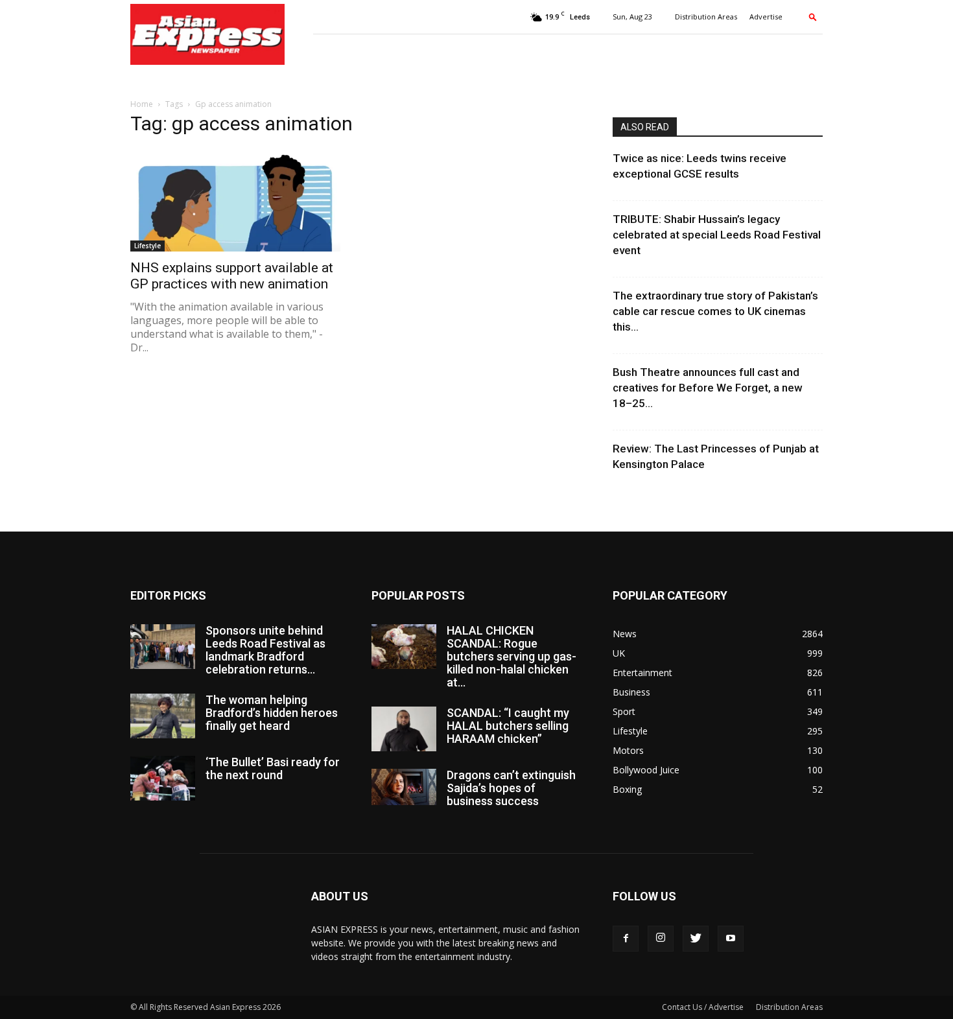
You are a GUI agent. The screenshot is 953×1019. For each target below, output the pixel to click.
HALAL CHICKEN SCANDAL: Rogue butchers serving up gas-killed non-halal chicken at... (511, 656)
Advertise (765, 16)
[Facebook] (626, 939)
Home (141, 104)
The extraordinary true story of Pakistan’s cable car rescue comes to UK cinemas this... (715, 311)
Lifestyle (147, 245)
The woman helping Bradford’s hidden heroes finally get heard (272, 712)
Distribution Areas (706, 16)
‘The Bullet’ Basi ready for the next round (273, 768)
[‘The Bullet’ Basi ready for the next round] (162, 778)
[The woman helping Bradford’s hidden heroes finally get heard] (162, 716)
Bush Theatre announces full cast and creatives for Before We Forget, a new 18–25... (708, 388)
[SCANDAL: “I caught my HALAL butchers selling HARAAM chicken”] (403, 729)
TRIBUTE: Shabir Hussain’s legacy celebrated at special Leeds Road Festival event (717, 235)
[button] (813, 16)
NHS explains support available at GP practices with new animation (231, 276)
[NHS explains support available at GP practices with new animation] (235, 200)
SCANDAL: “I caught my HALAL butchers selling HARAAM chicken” (508, 725)
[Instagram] (661, 939)
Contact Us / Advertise (703, 1007)
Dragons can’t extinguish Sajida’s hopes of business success (511, 788)
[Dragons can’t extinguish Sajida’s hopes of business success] (403, 787)
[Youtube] (731, 939)
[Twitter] (696, 939)
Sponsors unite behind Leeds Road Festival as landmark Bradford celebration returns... (265, 650)
